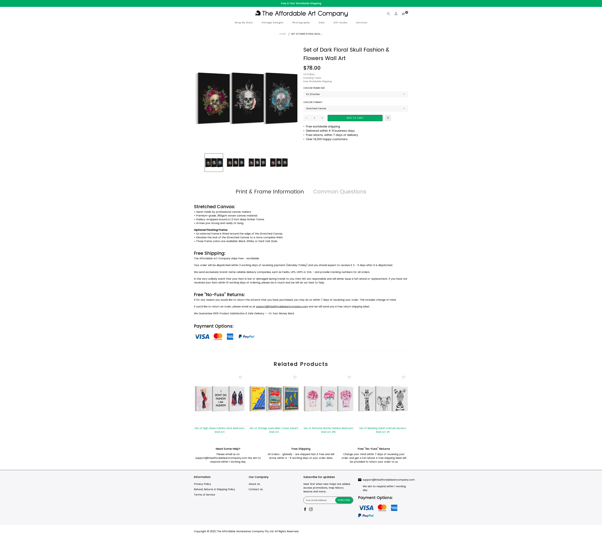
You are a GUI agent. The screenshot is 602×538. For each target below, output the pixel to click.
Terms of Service (204, 494)
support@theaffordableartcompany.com (221, 458)
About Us (254, 484)
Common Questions (339, 191)
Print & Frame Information (270, 191)
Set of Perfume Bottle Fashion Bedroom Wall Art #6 (328, 430)
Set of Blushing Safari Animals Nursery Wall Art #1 (382, 430)
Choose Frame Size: (314, 88)
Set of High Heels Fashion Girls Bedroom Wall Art (219, 430)
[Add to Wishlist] (388, 118)
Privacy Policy (202, 484)
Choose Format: (313, 102)
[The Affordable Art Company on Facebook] (305, 509)
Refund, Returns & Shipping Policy (214, 489)
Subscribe (344, 500)
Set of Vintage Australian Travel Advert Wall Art (274, 430)
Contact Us (256, 489)
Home (282, 33)
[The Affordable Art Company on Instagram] (311, 509)
